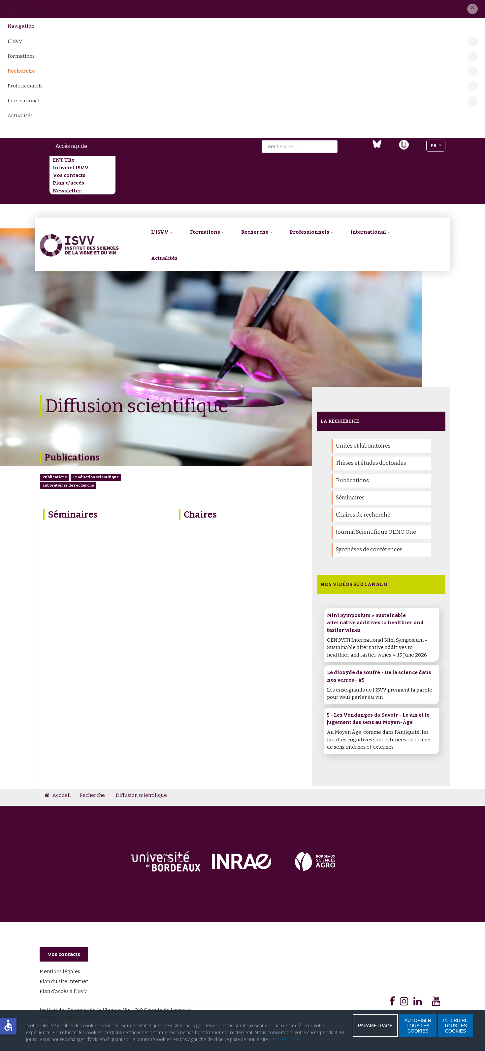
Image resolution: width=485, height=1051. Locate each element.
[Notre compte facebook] (351, 149)
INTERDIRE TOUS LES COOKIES (455, 1026)
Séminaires (73, 514)
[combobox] (300, 146)
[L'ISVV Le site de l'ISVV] (25, 9)
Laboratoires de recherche (68, 485)
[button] (472, 9)
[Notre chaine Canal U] (404, 144)
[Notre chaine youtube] (390, 149)
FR (433, 146)
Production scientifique (96, 477)
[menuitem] (126, 146)
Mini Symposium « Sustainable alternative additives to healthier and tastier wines (375, 622)
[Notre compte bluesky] (376, 144)
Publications (72, 457)
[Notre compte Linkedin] (364, 149)
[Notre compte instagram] (417, 149)
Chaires (200, 514)
